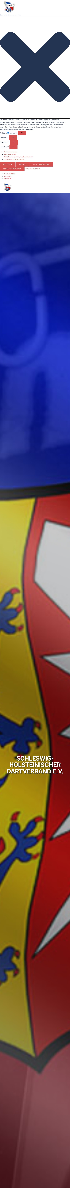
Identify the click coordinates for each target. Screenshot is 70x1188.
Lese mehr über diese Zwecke (14, 159)
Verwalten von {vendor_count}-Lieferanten (18, 157)
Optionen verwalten (10, 152)
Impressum (7, 178)
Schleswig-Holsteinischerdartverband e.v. (35, 765)
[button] (35, 67)
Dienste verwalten (10, 154)
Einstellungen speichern (12, 169)
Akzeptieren (7, 164)
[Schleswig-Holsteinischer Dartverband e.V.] (7, 187)
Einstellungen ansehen (41, 164)
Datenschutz (8, 176)
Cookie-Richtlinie (9, 174)
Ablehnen (22, 164)
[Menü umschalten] (68, 187)
